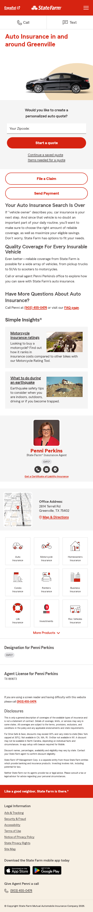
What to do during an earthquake (25, 380)
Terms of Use (12, 831)
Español (10, 7)
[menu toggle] (86, 8)
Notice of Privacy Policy (19, 837)
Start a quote (46, 143)
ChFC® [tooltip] (46, 461)
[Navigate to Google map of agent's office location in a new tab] (55, 469)
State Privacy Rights (17, 843)
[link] (46, 8)
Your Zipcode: (20, 128)
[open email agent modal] (46, 470)
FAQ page (71, 307)
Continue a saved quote (45, 155)
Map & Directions (56, 517)
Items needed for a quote (46, 160)
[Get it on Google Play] (46, 870)
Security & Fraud (15, 819)
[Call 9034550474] (37, 469)
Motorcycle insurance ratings (24, 335)
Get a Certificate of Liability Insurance (47, 476)
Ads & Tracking (14, 812)
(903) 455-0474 (35, 307)
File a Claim (46, 179)
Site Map (10, 849)
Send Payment (46, 193)
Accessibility (12, 825)
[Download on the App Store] (17, 870)
